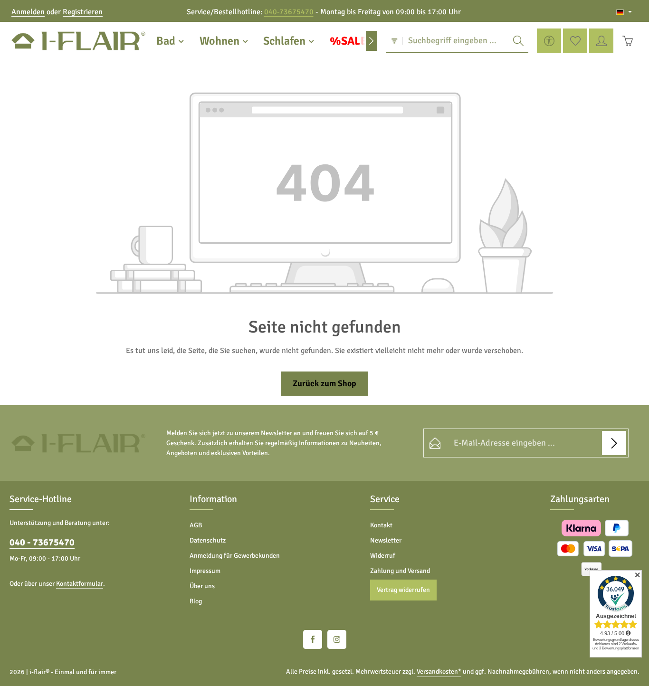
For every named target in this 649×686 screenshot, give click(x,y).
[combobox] (455, 41)
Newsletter (385, 540)
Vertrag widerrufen (403, 590)
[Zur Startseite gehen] (78, 40)
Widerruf (382, 556)
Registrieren (83, 12)
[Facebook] (312, 639)
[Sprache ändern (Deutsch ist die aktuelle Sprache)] (624, 12)
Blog (196, 601)
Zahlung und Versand (400, 571)
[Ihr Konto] (601, 41)
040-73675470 (289, 12)
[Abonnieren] (614, 443)
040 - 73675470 (42, 542)
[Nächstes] (371, 41)
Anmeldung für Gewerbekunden (235, 556)
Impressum (205, 571)
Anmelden (28, 12)
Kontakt (381, 525)
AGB (196, 525)
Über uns (202, 586)
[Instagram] (336, 639)
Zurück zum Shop (324, 383)
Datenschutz (208, 540)
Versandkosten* (439, 671)
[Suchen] (518, 41)
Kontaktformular (79, 584)
